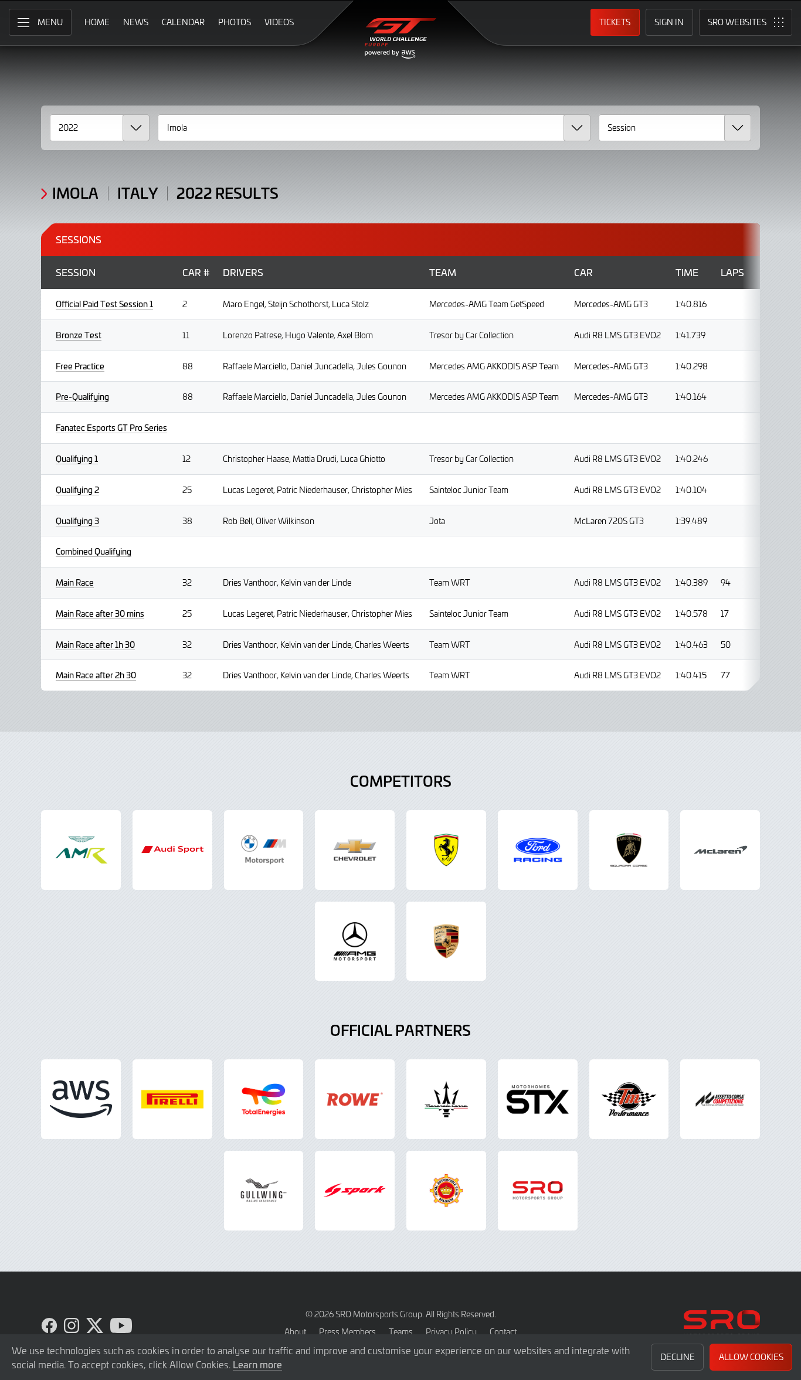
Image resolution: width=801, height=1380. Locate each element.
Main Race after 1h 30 (95, 644)
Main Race (75, 582)
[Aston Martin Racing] (81, 850)
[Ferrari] (446, 850)
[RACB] (446, 1191)
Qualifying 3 (77, 520)
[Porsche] (446, 941)
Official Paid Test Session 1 (104, 304)
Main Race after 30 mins (100, 613)
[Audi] (172, 850)
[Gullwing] (264, 1191)
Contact (503, 1331)
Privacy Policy (451, 1331)
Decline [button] (677, 1356)
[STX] (538, 1099)
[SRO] (538, 1191)
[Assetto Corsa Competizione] (720, 1099)
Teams (401, 1331)
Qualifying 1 (77, 458)
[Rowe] (355, 1099)
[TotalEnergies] (264, 1099)
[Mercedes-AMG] (355, 941)
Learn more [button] (257, 1364)
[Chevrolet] (355, 850)
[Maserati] (446, 1099)
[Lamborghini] (629, 850)
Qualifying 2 (77, 489)
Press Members (347, 1331)
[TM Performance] (629, 1099)
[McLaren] (720, 850)
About (295, 1331)
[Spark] (355, 1191)
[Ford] (538, 850)
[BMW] (264, 850)
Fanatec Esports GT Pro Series (111, 427)
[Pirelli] (172, 1099)
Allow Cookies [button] (751, 1356)
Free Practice (80, 366)
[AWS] (81, 1099)
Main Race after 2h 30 (96, 675)
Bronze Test (78, 335)
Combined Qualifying (93, 551)
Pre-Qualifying (82, 396)
